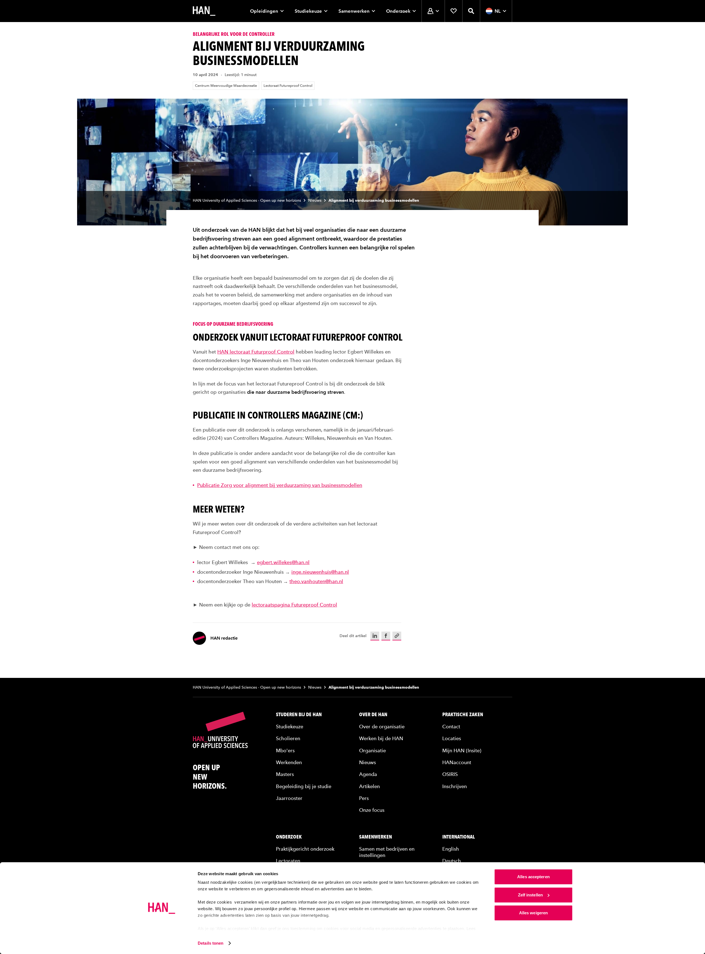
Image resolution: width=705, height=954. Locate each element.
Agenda (368, 774)
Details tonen (210, 943)
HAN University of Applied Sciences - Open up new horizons (247, 200)
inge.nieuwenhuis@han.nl (320, 572)
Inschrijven (454, 786)
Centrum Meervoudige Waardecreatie (226, 85)
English (450, 849)
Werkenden (289, 762)
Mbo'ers (285, 750)
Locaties (451, 738)
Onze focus (371, 810)
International (458, 837)
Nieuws (314, 200)
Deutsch (451, 861)
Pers (364, 798)
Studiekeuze (308, 11)
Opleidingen (264, 11)
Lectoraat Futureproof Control (288, 85)
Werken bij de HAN (381, 738)
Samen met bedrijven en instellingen (386, 852)
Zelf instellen (530, 895)
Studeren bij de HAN (299, 715)
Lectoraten (288, 861)
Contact (451, 726)
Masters (285, 774)
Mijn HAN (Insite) (461, 750)
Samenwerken (354, 11)
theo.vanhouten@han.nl (316, 581)
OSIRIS (450, 774)
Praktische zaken (462, 715)
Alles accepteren (533, 876)
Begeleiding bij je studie (303, 786)
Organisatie (372, 750)
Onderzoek (398, 11)
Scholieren (288, 738)
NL (498, 11)
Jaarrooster (289, 798)
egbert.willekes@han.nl (283, 562)
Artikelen (369, 786)
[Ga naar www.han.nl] (204, 11)
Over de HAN (373, 715)
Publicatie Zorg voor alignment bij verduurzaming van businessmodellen (279, 485)
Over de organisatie (382, 726)
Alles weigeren (533, 912)
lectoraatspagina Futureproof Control (294, 605)
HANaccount (456, 762)
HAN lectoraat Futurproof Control (255, 352)
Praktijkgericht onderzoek (305, 849)
